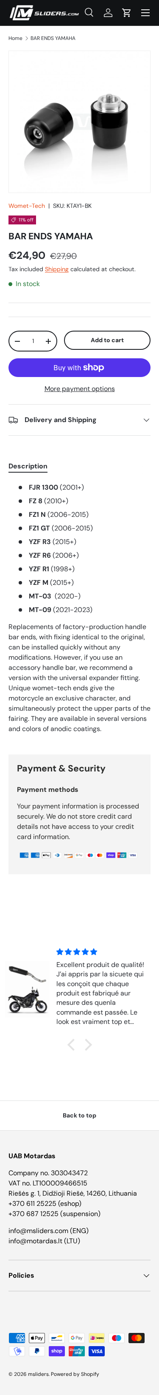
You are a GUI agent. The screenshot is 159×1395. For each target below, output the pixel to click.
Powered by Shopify (75, 1374)
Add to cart (107, 340)
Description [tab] (27, 466)
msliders (38, 1374)
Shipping (57, 269)
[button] (126, 12)
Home (15, 38)
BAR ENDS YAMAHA (53, 38)
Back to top (79, 1115)
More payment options (80, 388)
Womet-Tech (26, 206)
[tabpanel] (79, 611)
